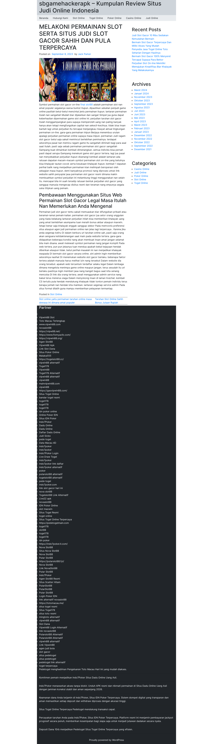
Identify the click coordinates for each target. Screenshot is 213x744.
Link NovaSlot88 (48, 568)
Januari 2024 (141, 93)
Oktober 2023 (142, 100)
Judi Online (152, 18)
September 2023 (143, 103)
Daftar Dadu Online (49, 432)
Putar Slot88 (46, 557)
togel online (45, 515)
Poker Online (114, 18)
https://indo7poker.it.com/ (53, 543)
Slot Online (79, 18)
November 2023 (143, 97)
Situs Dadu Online (146, 685)
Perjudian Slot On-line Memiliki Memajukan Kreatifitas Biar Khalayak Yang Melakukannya (152, 67)
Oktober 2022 (142, 142)
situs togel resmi (48, 606)
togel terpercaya (48, 665)
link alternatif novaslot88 (53, 599)
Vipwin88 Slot (46, 317)
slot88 (42, 529)
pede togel (45, 439)
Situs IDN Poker (47, 418)
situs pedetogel (47, 655)
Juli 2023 (139, 110)
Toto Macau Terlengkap (52, 320)
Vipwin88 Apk (46, 345)
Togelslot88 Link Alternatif (53, 495)
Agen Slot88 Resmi (49, 578)
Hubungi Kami (60, 18)
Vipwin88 (44, 369)
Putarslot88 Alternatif (51, 634)
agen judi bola (47, 648)
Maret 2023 (140, 124)
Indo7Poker (45, 421)
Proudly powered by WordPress (106, 739)
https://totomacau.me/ (51, 603)
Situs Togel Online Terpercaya (55, 519)
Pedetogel (44, 669)
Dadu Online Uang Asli (104, 677)
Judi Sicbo (45, 435)
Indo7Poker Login (48, 453)
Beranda (43, 18)
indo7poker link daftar (51, 463)
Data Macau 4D (47, 442)
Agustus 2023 (142, 107)
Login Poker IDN (48, 596)
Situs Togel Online (49, 394)
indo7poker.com (48, 484)
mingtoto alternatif (49, 617)
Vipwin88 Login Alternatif (53, 627)
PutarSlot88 (45, 585)
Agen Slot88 (46, 341)
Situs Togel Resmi (49, 512)
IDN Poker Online (48, 505)
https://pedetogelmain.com (54, 522)
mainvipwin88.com (49, 383)
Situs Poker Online (49, 352)
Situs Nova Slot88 (49, 550)
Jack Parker (84, 54)
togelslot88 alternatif (50, 477)
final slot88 (86, 104)
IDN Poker (101, 697)
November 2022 (143, 138)
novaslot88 (45, 327)
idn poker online (48, 411)
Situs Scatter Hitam (49, 582)
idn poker (44, 540)
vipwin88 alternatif (49, 362)
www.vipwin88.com (50, 324)
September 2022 (143, 145)
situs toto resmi (47, 613)
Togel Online (96, 18)
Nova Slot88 (46, 547)
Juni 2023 (139, 114)
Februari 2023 (142, 128)
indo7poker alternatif (50, 467)
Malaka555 (45, 355)
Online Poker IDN (48, 414)
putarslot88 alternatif (50, 474)
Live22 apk (45, 498)
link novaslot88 (47, 630)
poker (42, 470)
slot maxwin (45, 509)
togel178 (44, 401)
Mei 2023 (139, 117)
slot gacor (44, 651)
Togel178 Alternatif (49, 373)
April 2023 (140, 121)
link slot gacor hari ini (51, 488)
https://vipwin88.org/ (50, 338)
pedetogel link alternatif (52, 662)
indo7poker (45, 446)
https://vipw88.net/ (49, 331)
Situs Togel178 (47, 610)
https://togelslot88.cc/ (51, 359)
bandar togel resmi (49, 397)
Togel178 (44, 366)
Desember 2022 (143, 135)
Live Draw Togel (48, 456)
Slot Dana (44, 623)
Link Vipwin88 (47, 644)
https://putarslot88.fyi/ (51, 561)
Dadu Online (45, 425)
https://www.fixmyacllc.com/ (55, 334)
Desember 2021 (142, 149)
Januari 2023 (141, 131)
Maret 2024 (140, 90)
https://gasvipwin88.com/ (53, 390)
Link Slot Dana (47, 348)
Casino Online (133, 18)
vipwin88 (44, 380)
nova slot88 (45, 491)
